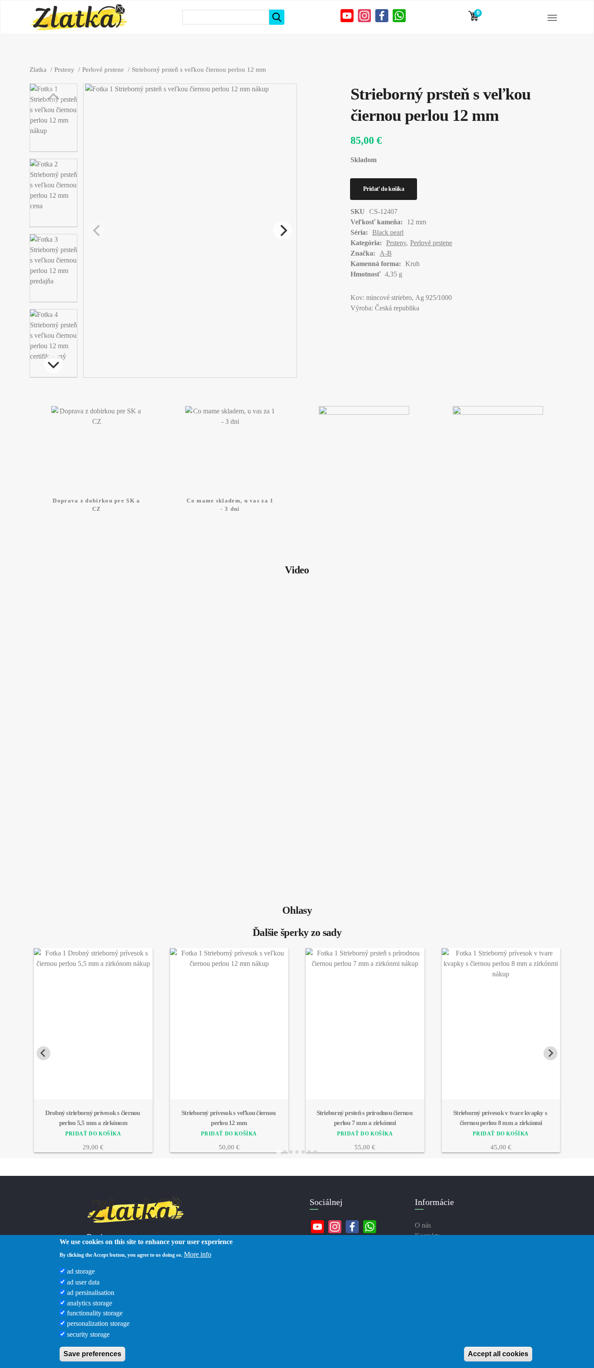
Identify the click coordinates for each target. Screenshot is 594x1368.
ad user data (83, 1281)
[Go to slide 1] (278, 1152)
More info (197, 1254)
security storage (88, 1334)
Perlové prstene (431, 242)
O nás (423, 1225)
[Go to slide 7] (315, 1152)
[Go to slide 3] (291, 1152)
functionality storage (95, 1313)
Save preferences (92, 1353)
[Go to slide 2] (285, 1152)
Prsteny (396, 242)
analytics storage (89, 1302)
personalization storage (98, 1323)
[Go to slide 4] (297, 1152)
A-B (386, 253)
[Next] (53, 363)
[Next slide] (550, 1053)
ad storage (81, 1271)
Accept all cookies (498, 1353)
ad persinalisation (90, 1292)
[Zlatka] (78, 17)
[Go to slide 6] (309, 1152)
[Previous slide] (43, 1053)
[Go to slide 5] (303, 1152)
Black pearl (388, 232)
